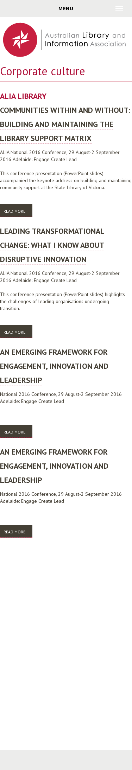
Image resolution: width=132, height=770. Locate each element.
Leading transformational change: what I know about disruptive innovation (52, 245)
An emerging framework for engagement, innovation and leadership (54, 366)
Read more (18, 212)
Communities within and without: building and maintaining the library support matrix (65, 124)
